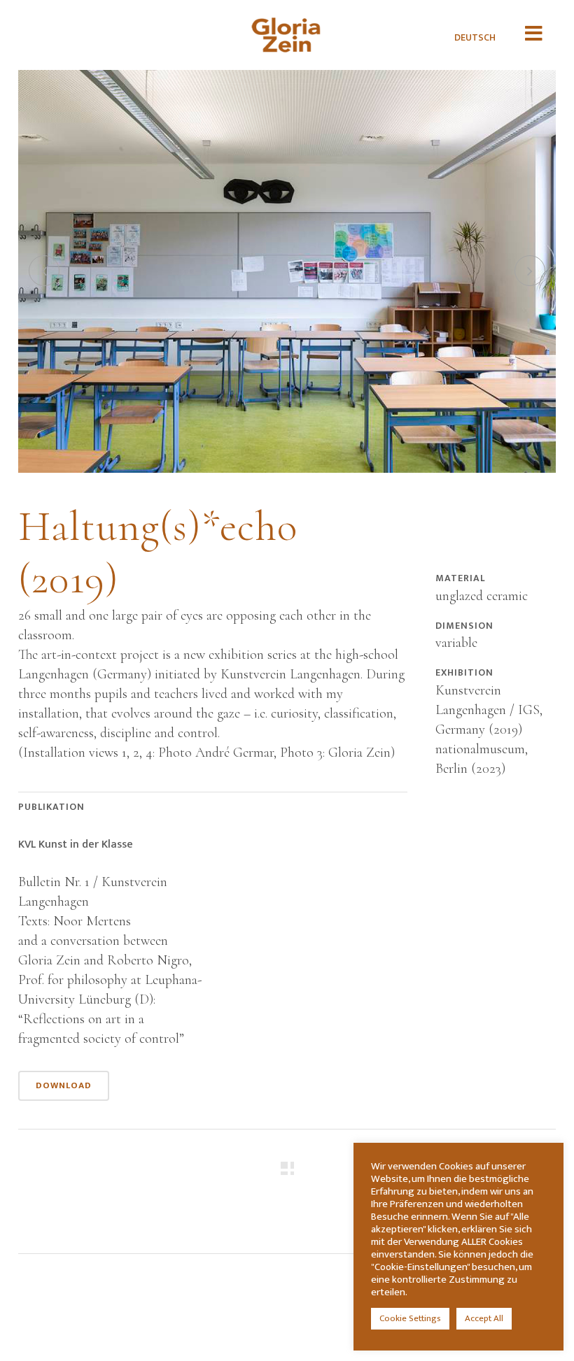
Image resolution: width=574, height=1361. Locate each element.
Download (64, 1085)
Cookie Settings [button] (410, 1318)
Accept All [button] (484, 1318)
